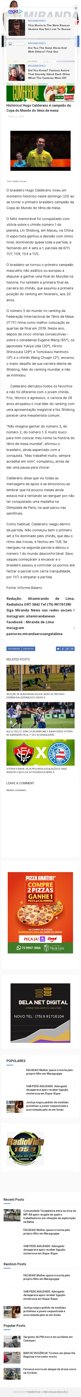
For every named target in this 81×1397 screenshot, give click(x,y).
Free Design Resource (55, 1392)
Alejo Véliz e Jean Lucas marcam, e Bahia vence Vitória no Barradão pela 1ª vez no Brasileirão (39, 733)
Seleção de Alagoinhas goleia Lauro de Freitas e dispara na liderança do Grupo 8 (35, 696)
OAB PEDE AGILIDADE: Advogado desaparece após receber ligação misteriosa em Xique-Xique (47, 1090)
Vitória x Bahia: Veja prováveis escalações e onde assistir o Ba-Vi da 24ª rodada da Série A (36, 771)
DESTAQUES (14, 649)
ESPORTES (28, 649)
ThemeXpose (33, 1392)
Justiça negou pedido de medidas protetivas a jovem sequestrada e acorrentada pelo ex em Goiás (47, 1106)
